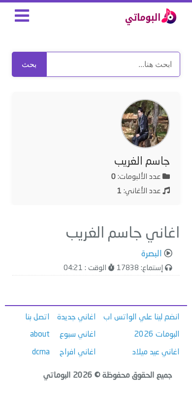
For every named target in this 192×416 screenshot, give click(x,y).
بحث (29, 64)
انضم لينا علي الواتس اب (141, 317)
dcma (41, 352)
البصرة (151, 254)
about (40, 335)
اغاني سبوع (78, 335)
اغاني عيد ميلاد (156, 352)
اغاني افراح (78, 352)
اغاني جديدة (76, 317)
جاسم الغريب (142, 161)
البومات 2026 (157, 335)
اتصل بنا (37, 317)
